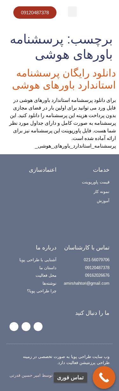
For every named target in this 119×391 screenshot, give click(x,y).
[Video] (14, 326)
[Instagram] (38, 326)
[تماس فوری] (104, 377)
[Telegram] (26, 326)
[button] (72, 11)
